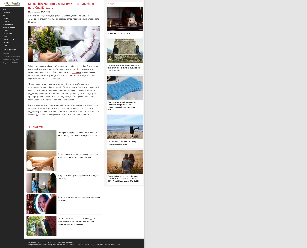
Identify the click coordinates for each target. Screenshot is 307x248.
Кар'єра (5, 18)
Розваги (5, 30)
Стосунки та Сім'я (9, 39)
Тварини (6, 42)
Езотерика (6, 12)
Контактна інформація (11, 57)
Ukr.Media (76, 72)
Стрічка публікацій (9, 49)
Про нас (6, 54)
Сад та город (7, 33)
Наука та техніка (9, 27)
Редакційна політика (10, 63)
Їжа (4, 15)
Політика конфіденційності (13, 60)
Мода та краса (8, 24)
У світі (5, 45)
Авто (4, 9)
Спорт (5, 36)
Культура (6, 21)
